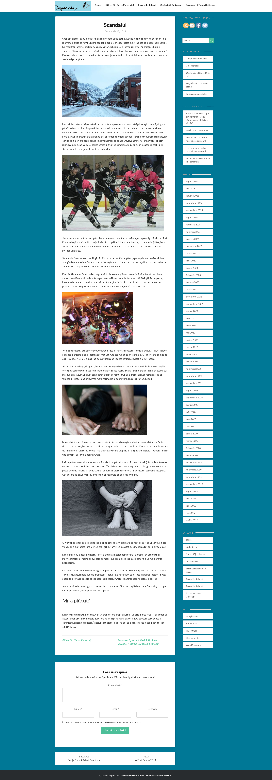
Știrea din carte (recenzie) (120, 5)
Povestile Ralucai (147, 5)
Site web (152, 708)
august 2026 (192, 181)
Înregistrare (191, 616)
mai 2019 (190, 512)
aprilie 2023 (192, 267)
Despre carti (192, 137)
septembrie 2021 (194, 383)
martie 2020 (192, 440)
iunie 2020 (191, 419)
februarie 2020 (193, 448)
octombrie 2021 (194, 375)
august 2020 (192, 404)
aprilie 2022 (192, 339)
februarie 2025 (193, 224)
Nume (78, 708)
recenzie (122, 643)
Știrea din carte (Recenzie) (76, 640)
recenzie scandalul (138, 643)
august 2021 (192, 390)
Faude (189, 113)
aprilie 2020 (192, 433)
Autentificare (192, 623)
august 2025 (192, 217)
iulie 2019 (191, 498)
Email (115, 708)
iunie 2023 (191, 260)
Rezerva (204, 130)
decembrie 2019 (194, 462)
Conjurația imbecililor (196, 58)
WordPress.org (193, 645)
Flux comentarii (193, 638)
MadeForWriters (164, 775)
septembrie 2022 (194, 303)
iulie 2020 (191, 412)
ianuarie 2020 (192, 455)
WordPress (138, 775)
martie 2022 (192, 347)
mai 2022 (190, 332)
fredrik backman (149, 640)
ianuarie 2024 (192, 239)
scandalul (154, 643)
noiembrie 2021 (193, 368)
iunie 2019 (191, 505)
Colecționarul (192, 65)
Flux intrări (191, 630)
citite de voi (191, 546)
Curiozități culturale (170, 5)
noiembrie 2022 (193, 289)
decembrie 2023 (194, 246)
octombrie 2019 (194, 476)
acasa (98, 5)
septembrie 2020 (194, 397)
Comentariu (115, 685)
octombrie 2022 (194, 296)
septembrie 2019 (194, 484)
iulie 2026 (191, 188)
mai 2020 (190, 426)
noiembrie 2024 (193, 231)
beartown (122, 640)
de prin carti (192, 561)
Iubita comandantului (196, 93)
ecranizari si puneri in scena (200, 5)
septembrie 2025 (194, 210)
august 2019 (192, 491)
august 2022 (192, 311)
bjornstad (134, 640)
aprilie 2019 (192, 520)
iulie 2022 (191, 318)
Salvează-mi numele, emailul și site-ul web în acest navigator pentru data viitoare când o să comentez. (104, 722)
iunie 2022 (191, 325)
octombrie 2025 (194, 202)
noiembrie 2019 (193, 469)
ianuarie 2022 (192, 361)
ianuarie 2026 (192, 195)
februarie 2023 (193, 275)
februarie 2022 (193, 354)
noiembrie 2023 (193, 253)
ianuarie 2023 (192, 282)
